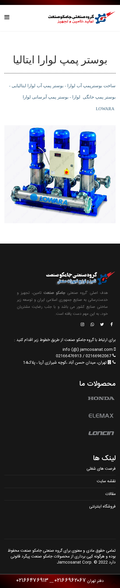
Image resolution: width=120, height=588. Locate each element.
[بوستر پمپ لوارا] (60, 174)
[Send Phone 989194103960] (92, 324)
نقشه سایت (106, 481)
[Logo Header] (80, 18)
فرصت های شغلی (101, 469)
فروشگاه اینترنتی (102, 506)
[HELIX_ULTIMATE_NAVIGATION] (6, 18)
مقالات (110, 494)
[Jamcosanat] (111, 324)
